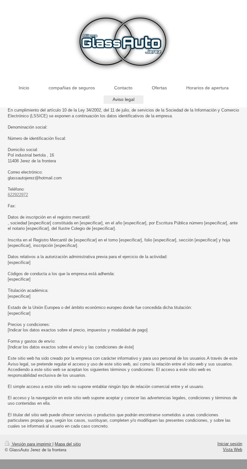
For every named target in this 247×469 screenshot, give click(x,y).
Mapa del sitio (68, 444)
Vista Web (232, 449)
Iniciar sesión (229, 443)
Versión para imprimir (31, 444)
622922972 (18, 194)
